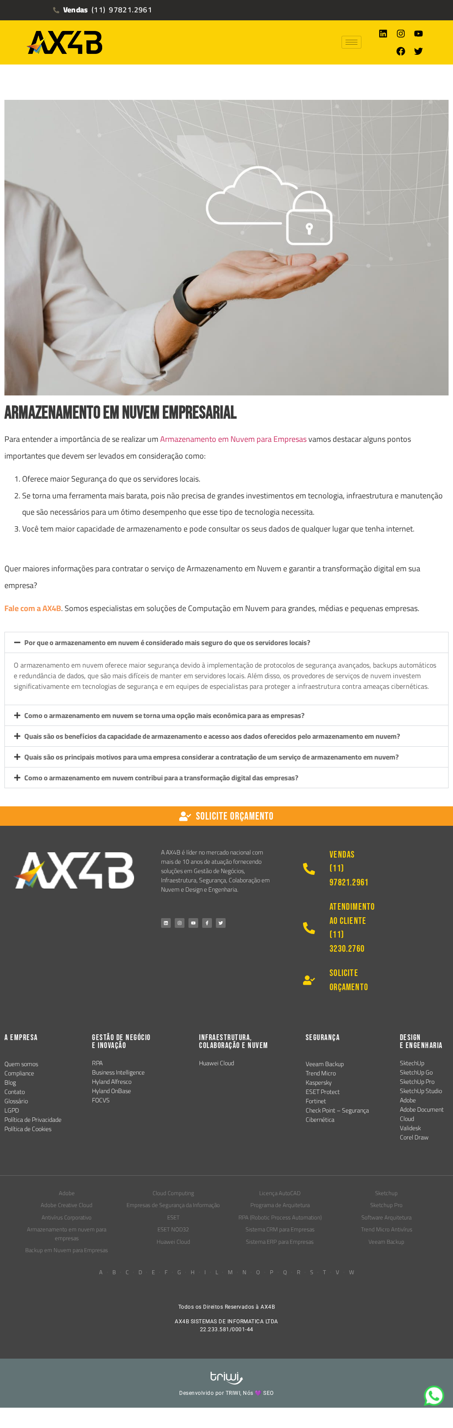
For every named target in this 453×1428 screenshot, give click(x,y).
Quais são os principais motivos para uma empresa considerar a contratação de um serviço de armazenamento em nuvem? (211, 756)
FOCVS (101, 1100)
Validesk (410, 1128)
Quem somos (21, 1064)
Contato (14, 1092)
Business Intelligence (118, 1072)
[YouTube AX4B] (193, 923)
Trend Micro (321, 1073)
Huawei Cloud (216, 1063)
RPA (97, 1063)
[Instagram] (401, 33)
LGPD (11, 1110)
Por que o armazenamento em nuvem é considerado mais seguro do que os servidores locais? (167, 642)
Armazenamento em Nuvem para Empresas (233, 439)
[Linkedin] (383, 33)
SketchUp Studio (421, 1091)
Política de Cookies (27, 1129)
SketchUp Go (416, 1072)
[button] (226, 642)
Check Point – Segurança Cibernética (337, 1115)
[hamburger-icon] (351, 42)
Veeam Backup (325, 1064)
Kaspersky (319, 1082)
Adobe (408, 1100)
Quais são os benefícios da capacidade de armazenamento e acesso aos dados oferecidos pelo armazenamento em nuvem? (212, 736)
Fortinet (316, 1101)
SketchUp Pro (417, 1081)
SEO (268, 1393)
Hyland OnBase (111, 1091)
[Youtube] (418, 33)
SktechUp (412, 1063)
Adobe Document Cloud (422, 1114)
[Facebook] (401, 51)
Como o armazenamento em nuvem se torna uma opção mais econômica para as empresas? (164, 715)
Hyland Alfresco (111, 1081)
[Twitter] (418, 51)
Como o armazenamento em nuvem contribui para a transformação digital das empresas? (161, 777)
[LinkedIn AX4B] (166, 923)
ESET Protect (323, 1092)
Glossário (16, 1101)
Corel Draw (414, 1137)
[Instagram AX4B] (179, 923)
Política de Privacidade (32, 1119)
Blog (10, 1082)
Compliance (19, 1073)
